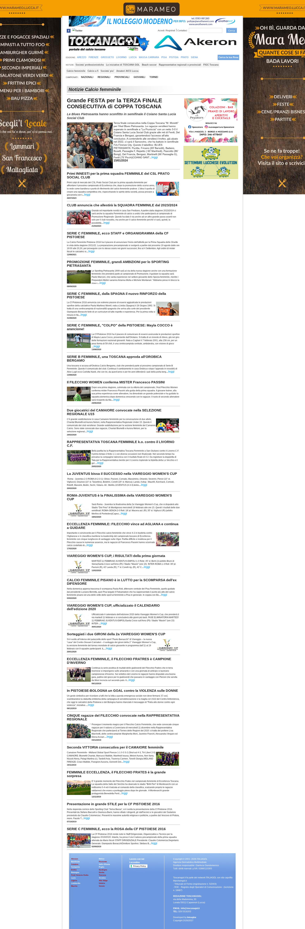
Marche (74, 886)
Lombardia (75, 883)
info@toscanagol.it (190, 908)
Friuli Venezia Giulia (79, 875)
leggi (155, 157)
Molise (101, 859)
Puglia (101, 867)
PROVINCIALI (122, 77)
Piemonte (103, 862)
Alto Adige (103, 880)
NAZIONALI (87, 77)
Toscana (102, 875)
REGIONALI (104, 77)
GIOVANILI (139, 77)
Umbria (102, 883)
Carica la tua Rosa (228, 57)
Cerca (231, 30)
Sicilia (101, 872)
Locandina (134, 862)
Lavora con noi (136, 859)
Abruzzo (74, 859)
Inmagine (191, 917)
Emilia (74, 870)
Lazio (73, 878)
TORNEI (153, 77)
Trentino (102, 878)
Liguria (74, 880)
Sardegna (103, 870)
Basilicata (75, 862)
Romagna (75, 872)
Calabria (74, 864)
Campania (75, 867)
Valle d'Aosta (104, 864)
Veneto (102, 886)
